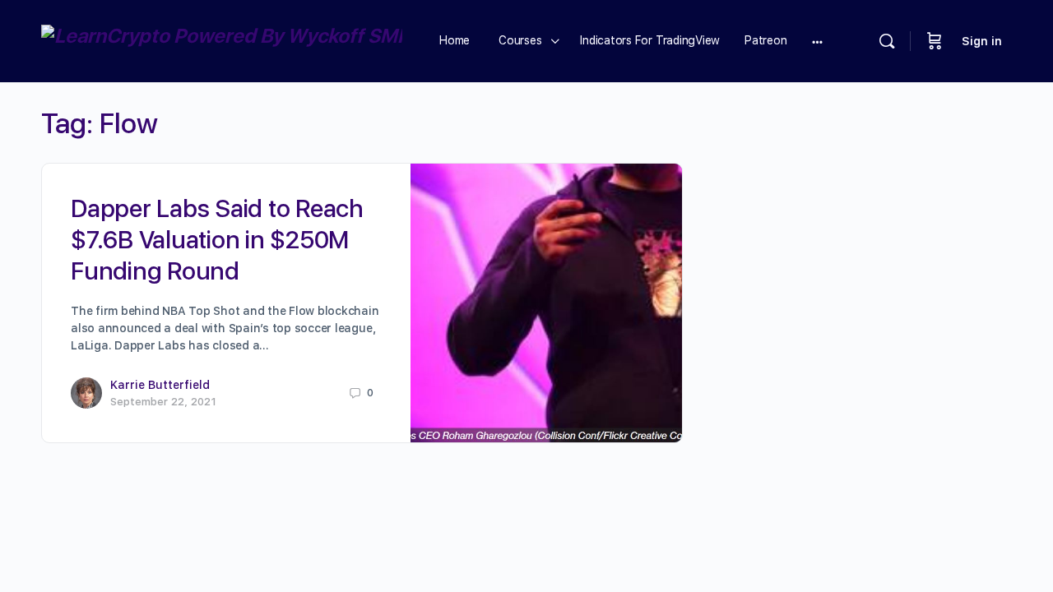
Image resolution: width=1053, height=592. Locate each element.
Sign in (982, 41)
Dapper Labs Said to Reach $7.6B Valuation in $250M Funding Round (217, 239)
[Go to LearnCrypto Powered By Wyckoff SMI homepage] (221, 39)
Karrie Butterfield (160, 384)
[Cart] (934, 41)
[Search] (886, 41)
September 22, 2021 (163, 401)
